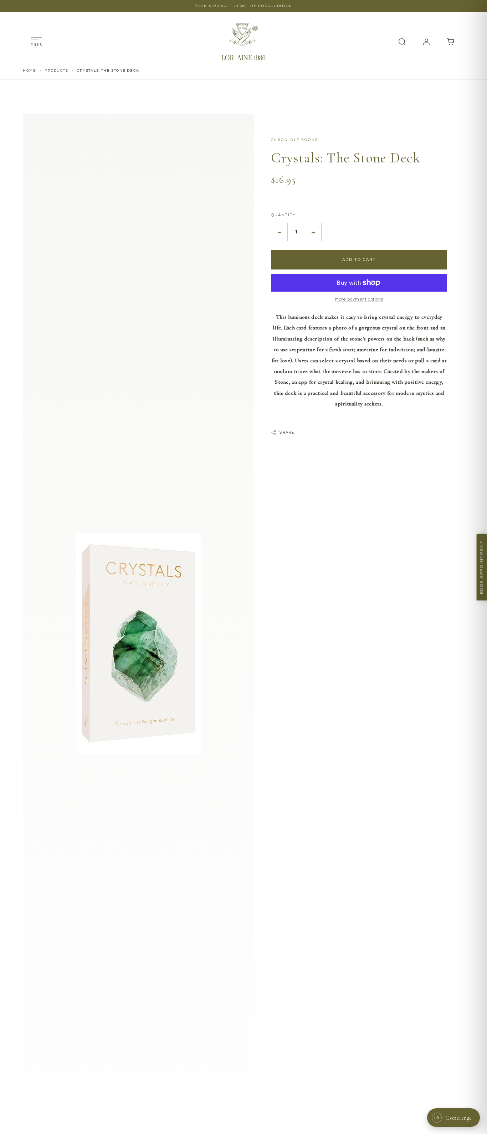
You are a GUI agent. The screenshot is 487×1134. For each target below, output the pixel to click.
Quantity (283, 215)
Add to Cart (359, 260)
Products (56, 70)
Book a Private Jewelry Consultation (244, 6)
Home (29, 70)
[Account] (426, 42)
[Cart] (450, 42)
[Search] (402, 42)
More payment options (359, 299)
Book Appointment (482, 567)
